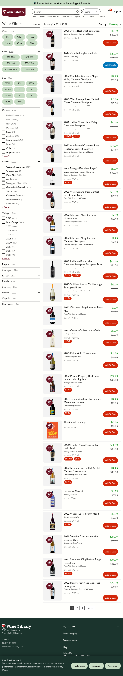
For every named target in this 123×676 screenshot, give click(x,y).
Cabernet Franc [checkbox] (15, 195)
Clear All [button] (36, 24)
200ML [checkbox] (7, 95)
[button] (72, 136)
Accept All (113, 666)
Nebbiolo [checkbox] (12, 203)
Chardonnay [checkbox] (14, 171)
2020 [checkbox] (11, 243)
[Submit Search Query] (78, 12)
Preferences (79, 666)
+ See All (6, 155)
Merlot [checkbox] (11, 179)
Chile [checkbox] (10, 148)
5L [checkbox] (32, 95)
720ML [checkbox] (8, 101)
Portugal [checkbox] (12, 128)
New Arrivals (53, 16)
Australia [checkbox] (12, 136)
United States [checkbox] (15, 115)
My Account (69, 626)
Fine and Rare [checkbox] (11, 69)
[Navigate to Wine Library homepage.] (14, 12)
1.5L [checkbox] (19, 83)
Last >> (90, 608)
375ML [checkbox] (32, 83)
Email (42, 16)
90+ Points (67, 16)
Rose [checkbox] (32, 36)
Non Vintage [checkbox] (15, 222)
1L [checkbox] (20, 89)
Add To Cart (110, 42)
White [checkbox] (19, 36)
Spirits (78, 16)
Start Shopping (70, 633)
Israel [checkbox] (10, 144)
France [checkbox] (12, 119)
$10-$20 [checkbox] (11, 57)
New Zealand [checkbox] (14, 140)
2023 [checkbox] (11, 218)
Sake (92, 16)
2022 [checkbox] (11, 226)
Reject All (96, 666)
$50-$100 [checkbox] (29, 63)
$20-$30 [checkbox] (29, 57)
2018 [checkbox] (10, 251)
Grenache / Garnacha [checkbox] (18, 187)
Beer (85, 16)
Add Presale (110, 65)
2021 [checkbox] (10, 234)
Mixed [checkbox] (19, 43)
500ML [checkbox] (7, 89)
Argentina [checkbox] (13, 152)
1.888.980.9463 (9, 643)
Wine (35, 16)
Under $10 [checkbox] (29, 69)
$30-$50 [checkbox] (11, 63)
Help (65, 647)
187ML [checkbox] (20, 101)
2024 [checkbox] (11, 230)
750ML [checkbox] (8, 83)
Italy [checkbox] (11, 123)
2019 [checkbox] (10, 247)
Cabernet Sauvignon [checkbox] (18, 167)
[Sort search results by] (110, 24)
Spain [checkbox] (10, 132)
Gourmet (101, 16)
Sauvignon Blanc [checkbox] (16, 183)
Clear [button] (12, 31)
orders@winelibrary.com (12, 646)
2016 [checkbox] (10, 255)
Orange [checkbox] (8, 43)
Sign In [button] (117, 11)
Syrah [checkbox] (11, 191)
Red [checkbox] (7, 36)
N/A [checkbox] (32, 43)
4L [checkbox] (20, 95)
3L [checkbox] (32, 89)
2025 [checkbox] (11, 239)
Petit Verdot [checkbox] (14, 199)
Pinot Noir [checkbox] (13, 175)
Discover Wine (70, 640)
